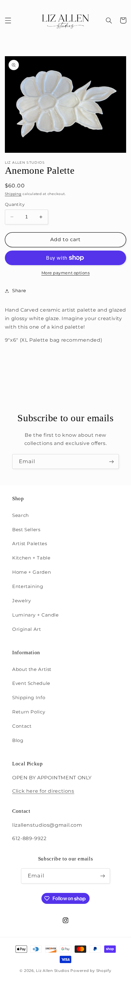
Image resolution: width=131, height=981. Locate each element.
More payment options (65, 273)
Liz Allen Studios (52, 971)
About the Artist (31, 669)
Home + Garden (31, 572)
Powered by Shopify (90, 971)
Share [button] (19, 290)
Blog (17, 740)
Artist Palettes (29, 543)
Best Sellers (26, 529)
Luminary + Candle (35, 615)
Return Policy (28, 712)
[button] (8, 20)
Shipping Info (28, 697)
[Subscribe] (111, 461)
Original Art (26, 629)
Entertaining (27, 586)
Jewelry (21, 600)
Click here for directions (43, 791)
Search (20, 515)
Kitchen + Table (31, 558)
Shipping (13, 194)
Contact (21, 726)
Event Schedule (31, 683)
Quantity (15, 204)
